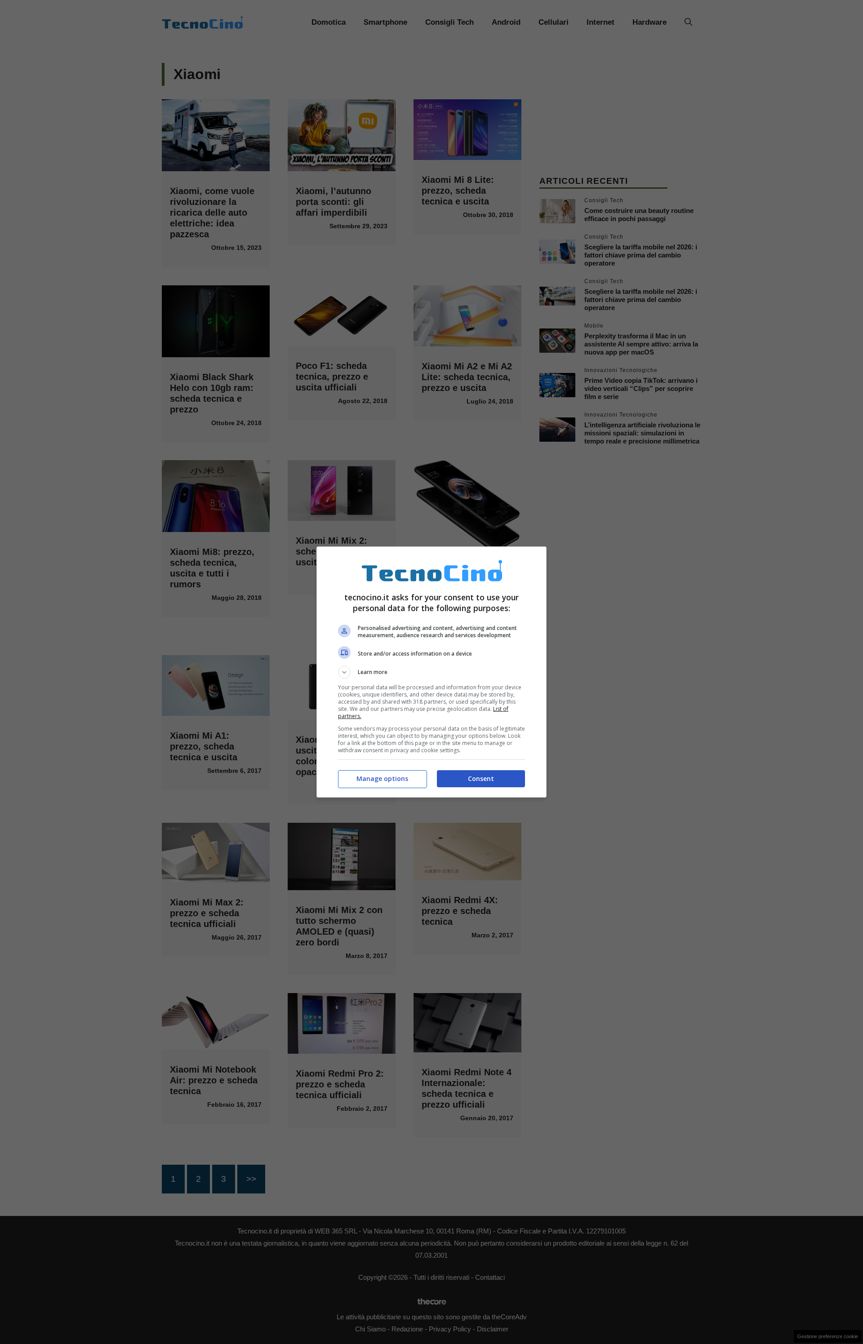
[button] (431, 672)
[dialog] (431, 672)
